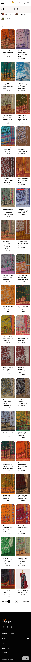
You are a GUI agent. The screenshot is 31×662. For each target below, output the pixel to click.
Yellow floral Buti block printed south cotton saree (8, 338)
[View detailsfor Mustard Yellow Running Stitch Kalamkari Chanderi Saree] (8, 388)
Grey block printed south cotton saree (8, 433)
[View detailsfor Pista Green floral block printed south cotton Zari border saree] (8, 104)
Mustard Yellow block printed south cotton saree (23, 434)
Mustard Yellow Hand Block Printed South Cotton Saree (8, 528)
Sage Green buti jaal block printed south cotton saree (23, 277)
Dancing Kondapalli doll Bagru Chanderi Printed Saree (23, 370)
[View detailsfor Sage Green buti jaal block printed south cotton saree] (23, 264)
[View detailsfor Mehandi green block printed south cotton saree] (8, 484)
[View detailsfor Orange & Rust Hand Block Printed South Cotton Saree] (23, 514)
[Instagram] (7, 627)
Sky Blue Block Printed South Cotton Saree (7, 149)
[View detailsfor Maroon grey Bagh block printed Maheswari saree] (23, 484)
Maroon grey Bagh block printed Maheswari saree (23, 497)
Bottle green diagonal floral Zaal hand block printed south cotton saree (8, 465)
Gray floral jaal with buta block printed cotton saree (8, 277)
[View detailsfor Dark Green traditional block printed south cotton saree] (8, 72)
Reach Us (6, 653)
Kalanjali (12, 659)
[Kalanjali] (15, 3)
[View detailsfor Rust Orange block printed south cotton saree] (23, 167)
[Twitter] (11, 627)
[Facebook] (3, 627)
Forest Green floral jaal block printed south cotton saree (23, 308)
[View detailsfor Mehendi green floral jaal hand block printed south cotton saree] (23, 104)
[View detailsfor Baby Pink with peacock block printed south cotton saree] (23, 39)
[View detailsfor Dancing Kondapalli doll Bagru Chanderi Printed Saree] (23, 356)
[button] (28, 3)
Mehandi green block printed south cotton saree (8, 497)
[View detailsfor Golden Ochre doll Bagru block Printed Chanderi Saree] (8, 295)
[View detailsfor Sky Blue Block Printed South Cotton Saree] (8, 136)
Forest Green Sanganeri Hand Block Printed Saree (7, 560)
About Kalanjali (8, 634)
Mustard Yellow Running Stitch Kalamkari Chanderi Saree (7, 402)
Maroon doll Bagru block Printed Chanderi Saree (8, 369)
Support (5, 643)
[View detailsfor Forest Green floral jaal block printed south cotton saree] (23, 295)
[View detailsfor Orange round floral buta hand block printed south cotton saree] (23, 451)
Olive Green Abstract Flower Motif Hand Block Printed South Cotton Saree (7, 245)
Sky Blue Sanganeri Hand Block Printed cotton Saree (22, 85)
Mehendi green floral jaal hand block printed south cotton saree (23, 118)
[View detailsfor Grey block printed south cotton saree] (8, 421)
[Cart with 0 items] (28, 3)
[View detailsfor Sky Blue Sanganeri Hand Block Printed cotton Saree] (23, 72)
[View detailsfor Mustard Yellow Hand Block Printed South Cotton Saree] (8, 514)
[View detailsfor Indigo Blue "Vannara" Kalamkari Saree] (23, 388)
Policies (5, 638)
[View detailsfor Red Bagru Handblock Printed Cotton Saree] (8, 167)
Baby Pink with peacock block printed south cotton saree (23, 53)
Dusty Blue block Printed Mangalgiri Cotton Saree (23, 210)
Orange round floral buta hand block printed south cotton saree (23, 465)
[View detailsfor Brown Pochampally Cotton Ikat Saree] (23, 136)
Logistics (5, 648)
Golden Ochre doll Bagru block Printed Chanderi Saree (8, 308)
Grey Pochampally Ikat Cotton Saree (23, 591)
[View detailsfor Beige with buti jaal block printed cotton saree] (23, 230)
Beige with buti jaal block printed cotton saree (23, 243)
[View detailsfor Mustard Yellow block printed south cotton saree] (23, 421)
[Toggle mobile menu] (5, 3)
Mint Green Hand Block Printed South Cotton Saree (22, 560)
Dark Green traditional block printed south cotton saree (8, 85)
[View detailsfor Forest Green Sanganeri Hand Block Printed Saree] (8, 547)
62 (24, 601)
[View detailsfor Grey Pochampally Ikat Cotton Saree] (23, 579)
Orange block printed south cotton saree (8, 52)
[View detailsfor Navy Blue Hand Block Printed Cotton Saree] (8, 579)
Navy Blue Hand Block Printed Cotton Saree (7, 592)
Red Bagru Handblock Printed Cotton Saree (8, 180)
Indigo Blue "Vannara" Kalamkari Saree (22, 401)
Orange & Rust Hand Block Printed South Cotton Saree (23, 528)
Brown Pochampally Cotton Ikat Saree (22, 149)
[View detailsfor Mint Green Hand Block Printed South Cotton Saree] (23, 547)
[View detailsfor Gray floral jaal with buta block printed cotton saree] (8, 264)
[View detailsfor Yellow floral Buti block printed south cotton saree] (8, 325)
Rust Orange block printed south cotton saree (23, 180)
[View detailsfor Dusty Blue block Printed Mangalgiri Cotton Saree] (23, 198)
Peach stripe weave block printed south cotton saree (23, 338)
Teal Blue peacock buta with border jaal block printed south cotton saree (8, 211)
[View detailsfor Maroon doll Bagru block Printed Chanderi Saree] (8, 356)
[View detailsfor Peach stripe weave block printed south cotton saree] (23, 325)
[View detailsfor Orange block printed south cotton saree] (8, 39)
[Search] (24, 3)
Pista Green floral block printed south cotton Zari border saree (8, 118)
